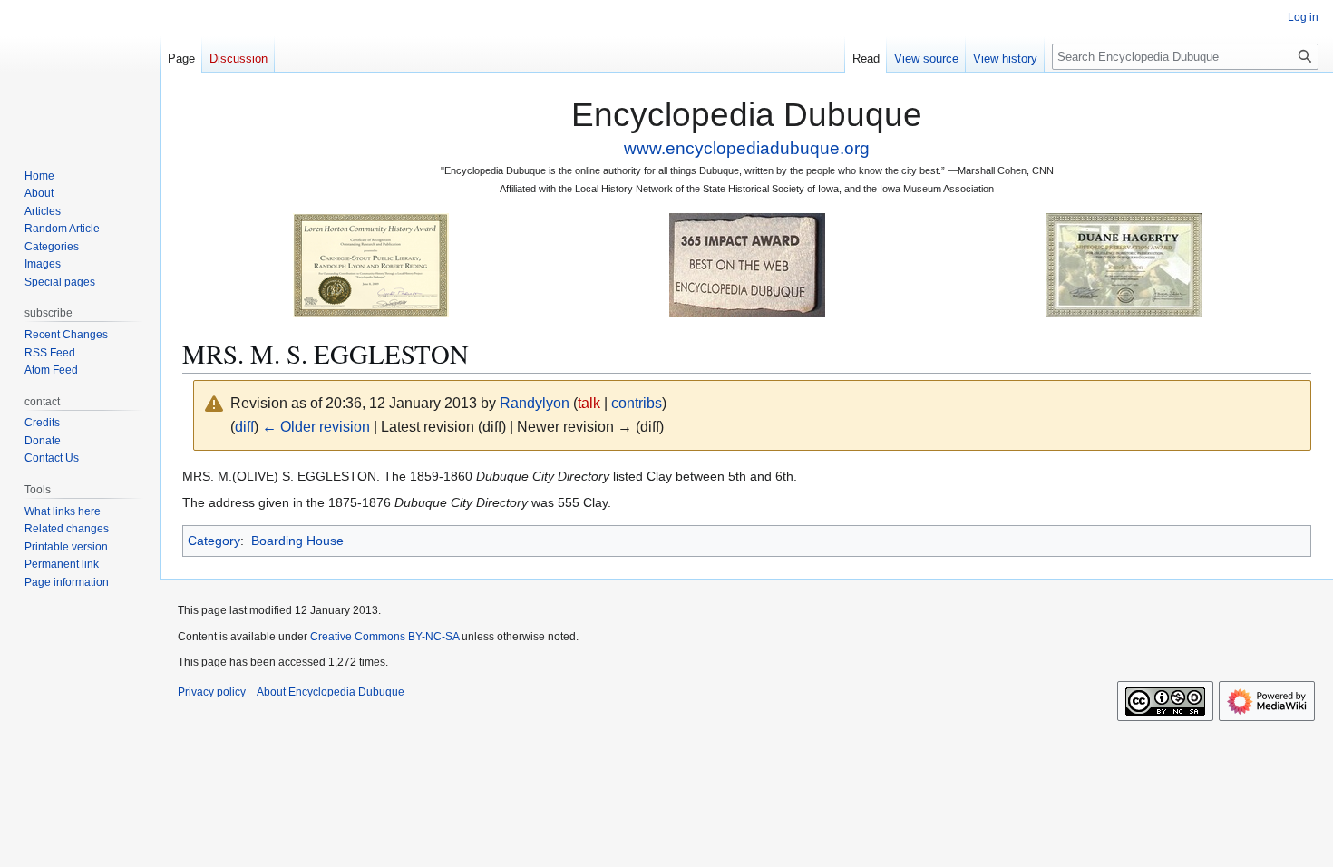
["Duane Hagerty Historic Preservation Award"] (1124, 264)
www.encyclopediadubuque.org (747, 148)
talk (589, 403)
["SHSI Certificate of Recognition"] (371, 264)
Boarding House (297, 540)
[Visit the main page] (79, 72)
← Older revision (316, 426)
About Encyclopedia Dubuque (330, 692)
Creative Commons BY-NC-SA (384, 636)
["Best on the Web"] (747, 264)
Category (214, 540)
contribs (636, 403)
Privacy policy (212, 692)
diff (244, 426)
